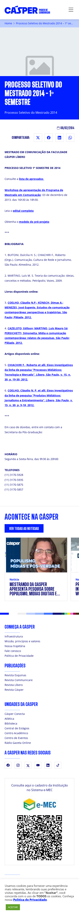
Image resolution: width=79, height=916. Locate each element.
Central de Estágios (17, 728)
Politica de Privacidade (19, 656)
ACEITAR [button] (13, 907)
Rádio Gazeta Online (18, 743)
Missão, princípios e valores (22, 641)
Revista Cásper (14, 689)
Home (8, 23)
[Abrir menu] (70, 9)
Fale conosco (13, 651)
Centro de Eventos (16, 738)
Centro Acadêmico (16, 733)
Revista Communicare (19, 680)
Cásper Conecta (15, 714)
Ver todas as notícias (24, 528)
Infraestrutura (14, 636)
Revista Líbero (14, 685)
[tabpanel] (39, 571)
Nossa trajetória (15, 646)
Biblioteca (11, 723)
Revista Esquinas (15, 675)
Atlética (9, 718)
